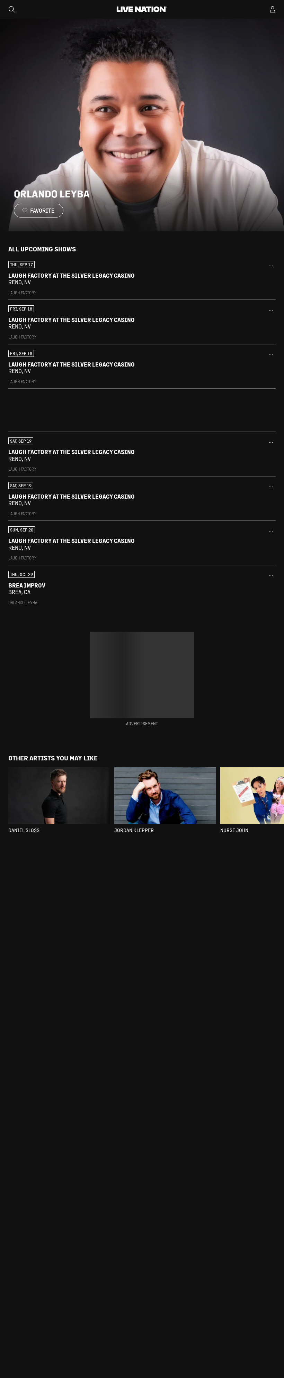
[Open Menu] (272, 9)
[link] (142, 278)
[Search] (12, 9)
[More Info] (271, 266)
